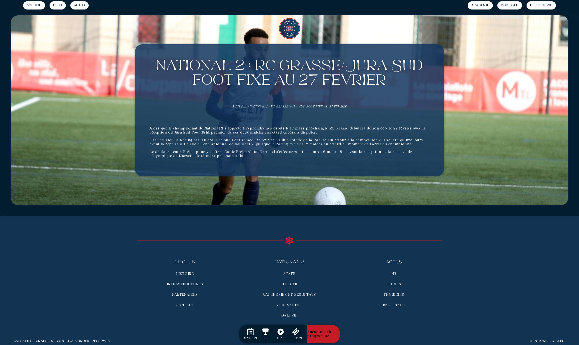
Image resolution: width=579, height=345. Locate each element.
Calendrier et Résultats (289, 295)
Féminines (394, 295)
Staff (289, 274)
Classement (289, 305)
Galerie (289, 315)
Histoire (185, 274)
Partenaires (185, 295)
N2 (394, 274)
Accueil (239, 106)
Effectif (289, 284)
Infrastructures (185, 284)
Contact (185, 305)
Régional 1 (394, 305)
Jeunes (394, 284)
